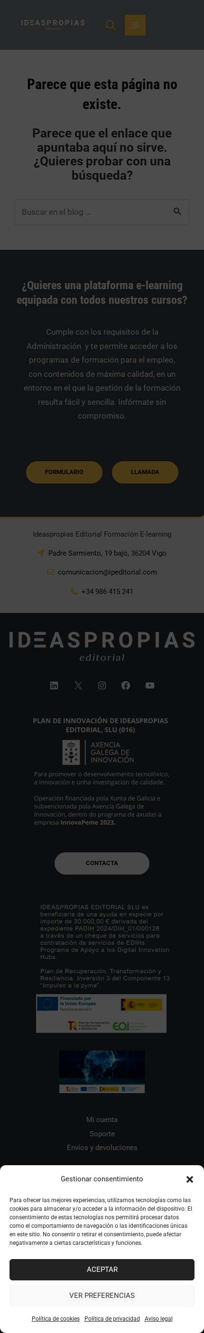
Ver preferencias (102, 1295)
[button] (190, 1179)
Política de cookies (56, 1318)
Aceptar (102, 1269)
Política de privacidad (112, 1318)
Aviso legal (159, 1318)
